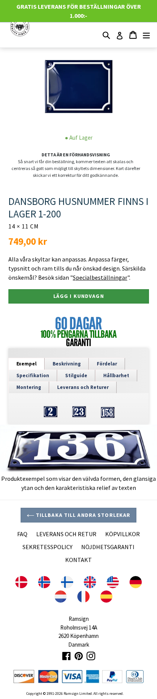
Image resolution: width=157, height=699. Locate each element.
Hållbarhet (116, 375)
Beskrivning (67, 364)
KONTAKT (78, 560)
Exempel (26, 364)
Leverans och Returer (83, 387)
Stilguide (76, 375)
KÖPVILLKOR (122, 534)
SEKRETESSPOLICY (47, 547)
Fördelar (107, 364)
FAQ (22, 534)
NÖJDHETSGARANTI (108, 547)
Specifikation (32, 375)
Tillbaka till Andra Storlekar (82, 515)
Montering (28, 387)
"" (99, 277)
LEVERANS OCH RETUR (66, 534)
